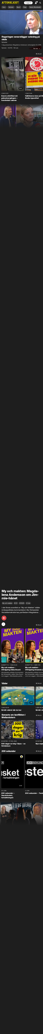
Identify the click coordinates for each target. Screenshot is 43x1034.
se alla (38, 54)
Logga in (28, 3)
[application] (21, 22)
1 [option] (3, 624)
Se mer (35, 48)
